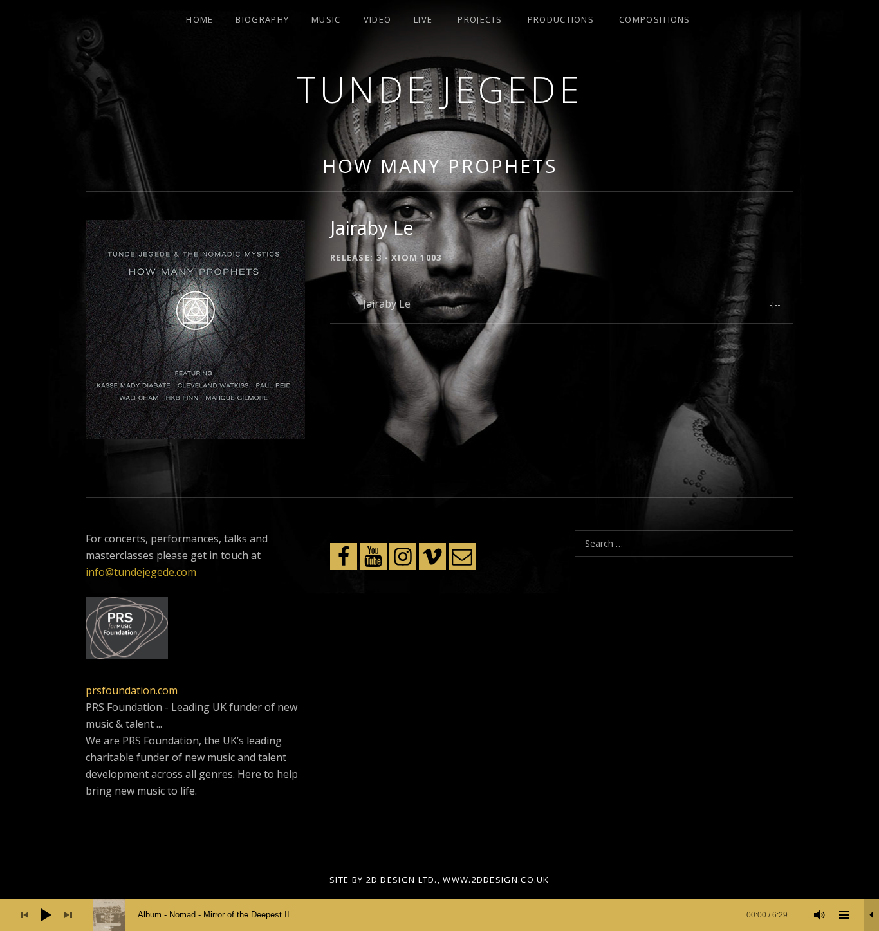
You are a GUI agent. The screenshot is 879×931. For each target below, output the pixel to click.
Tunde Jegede (439, 89)
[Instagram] (402, 556)
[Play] (46, 915)
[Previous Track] (24, 915)
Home (199, 19)
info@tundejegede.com (141, 572)
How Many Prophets (439, 165)
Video (378, 19)
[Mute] (820, 915)
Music (326, 19)
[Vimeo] (432, 556)
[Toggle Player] (871, 915)
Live (423, 19)
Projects (480, 19)
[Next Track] (68, 915)
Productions (561, 19)
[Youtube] (373, 556)
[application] (439, 915)
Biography (262, 19)
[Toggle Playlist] (844, 915)
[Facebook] (343, 556)
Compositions (654, 19)
